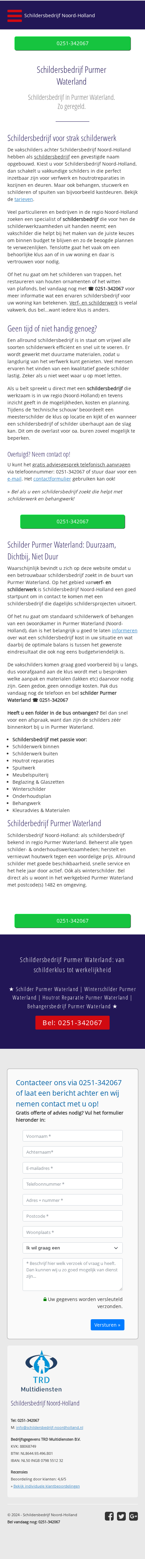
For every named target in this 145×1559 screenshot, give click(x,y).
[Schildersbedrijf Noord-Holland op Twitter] (121, 1516)
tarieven (23, 199)
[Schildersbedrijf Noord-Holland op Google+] (133, 1516)
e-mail (14, 478)
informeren (125, 630)
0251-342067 (73, 43)
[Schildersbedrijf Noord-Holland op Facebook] (109, 1516)
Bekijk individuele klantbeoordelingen (46, 1486)
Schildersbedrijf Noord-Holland (59, 15)
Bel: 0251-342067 (72, 1022)
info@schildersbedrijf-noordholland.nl (49, 1427)
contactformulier (52, 478)
